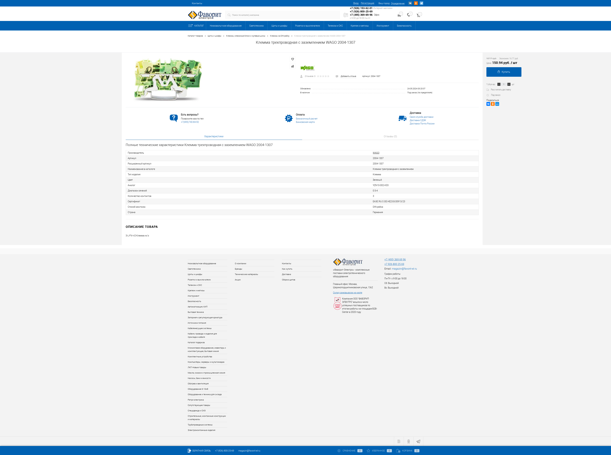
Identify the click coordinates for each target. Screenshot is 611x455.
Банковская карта (305, 122)
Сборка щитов (288, 279)
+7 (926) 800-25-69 (224, 450)
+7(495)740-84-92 (190, 122)
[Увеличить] (211, 79)
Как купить (287, 269)
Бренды (238, 269)
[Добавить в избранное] (292, 59)
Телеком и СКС (335, 25)
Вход (355, 3)
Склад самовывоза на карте (347, 292)
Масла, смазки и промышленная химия (206, 373)
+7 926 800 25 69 (394, 264)
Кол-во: (492, 84)
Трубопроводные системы (200, 425)
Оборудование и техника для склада (205, 394)
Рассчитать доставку (501, 89)
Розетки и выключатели (307, 25)
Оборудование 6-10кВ (198, 389)
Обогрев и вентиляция (198, 383)
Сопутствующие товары (199, 405)
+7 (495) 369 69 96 (395, 259)
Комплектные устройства (200, 356)
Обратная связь (201, 450)
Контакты (197, 3)
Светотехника (256, 25)
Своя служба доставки (421, 117)
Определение (397, 3)
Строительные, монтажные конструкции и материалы (207, 418)
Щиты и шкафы (279, 25)
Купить (506, 71)
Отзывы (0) (390, 136)
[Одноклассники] (493, 104)
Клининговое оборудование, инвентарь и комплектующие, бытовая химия (207, 349)
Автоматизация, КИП (197, 307)
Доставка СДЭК (418, 120)
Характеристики (213, 136)
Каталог (199, 25)
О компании (240, 263)
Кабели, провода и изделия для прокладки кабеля (202, 335)
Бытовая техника (196, 312)
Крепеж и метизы (360, 25)
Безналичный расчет (307, 118)
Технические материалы (246, 274)
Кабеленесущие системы (200, 328)
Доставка (286, 274)
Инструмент (383, 25)
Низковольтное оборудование (226, 25)
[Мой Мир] (497, 104)
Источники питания (197, 323)
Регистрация (367, 3)
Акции (238, 279)
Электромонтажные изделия (201, 430)
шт (513, 84)
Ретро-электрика (196, 400)
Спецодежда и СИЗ (197, 410)
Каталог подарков (196, 342)
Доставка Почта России (422, 123)
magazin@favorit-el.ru (404, 268)
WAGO (376, 153)
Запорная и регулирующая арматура (205, 317)
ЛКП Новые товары (197, 367)
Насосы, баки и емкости (199, 378)
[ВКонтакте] (488, 104)
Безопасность (404, 25)
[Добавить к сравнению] (292, 66)
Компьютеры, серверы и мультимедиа (206, 362)
